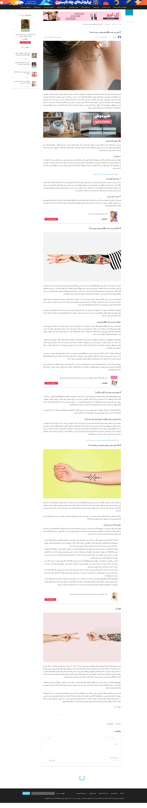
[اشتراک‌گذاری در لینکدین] (56, 715)
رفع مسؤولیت (92, 793)
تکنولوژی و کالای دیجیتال (120, 7)
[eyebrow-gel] (82, 16)
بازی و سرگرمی (106, 7)
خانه (120, 24)
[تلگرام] (23, 798)
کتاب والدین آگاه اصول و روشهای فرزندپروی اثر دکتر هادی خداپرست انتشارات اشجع (83, 378)
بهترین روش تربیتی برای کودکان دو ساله (22, 72)
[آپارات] (32, 798)
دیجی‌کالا (122, 793)
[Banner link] (73, 2)
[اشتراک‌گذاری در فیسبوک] (53, 715)
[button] (65, 715)
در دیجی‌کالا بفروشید (81, 793)
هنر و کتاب (96, 7)
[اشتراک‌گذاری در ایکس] (50, 715)
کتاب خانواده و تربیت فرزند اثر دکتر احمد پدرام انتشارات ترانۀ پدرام (88, 594)
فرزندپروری (110, 723)
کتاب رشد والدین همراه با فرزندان (97, 213)
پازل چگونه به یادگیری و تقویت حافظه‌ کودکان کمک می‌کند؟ (22, 54)
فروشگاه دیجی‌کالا (26, 7)
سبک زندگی (114, 24)
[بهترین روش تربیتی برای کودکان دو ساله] (34, 74)
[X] (29, 798)
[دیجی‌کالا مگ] (129, 12)
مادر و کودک (107, 24)
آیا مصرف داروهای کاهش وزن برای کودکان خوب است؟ (22, 63)
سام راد (115, 37)
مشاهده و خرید (51, 219)
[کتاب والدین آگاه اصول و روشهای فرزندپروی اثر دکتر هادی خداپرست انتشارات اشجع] (114, 380)
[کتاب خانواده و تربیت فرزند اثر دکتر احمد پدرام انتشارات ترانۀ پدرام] (114, 596)
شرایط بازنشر (114, 793)
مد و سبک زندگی (85, 7)
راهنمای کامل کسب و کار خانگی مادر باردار (105, 174)
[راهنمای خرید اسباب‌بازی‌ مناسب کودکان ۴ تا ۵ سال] (34, 83)
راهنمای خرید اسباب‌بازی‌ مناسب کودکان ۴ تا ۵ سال (22, 82)
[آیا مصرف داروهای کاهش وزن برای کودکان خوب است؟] (34, 64)
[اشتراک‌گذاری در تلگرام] (43, 715)
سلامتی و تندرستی (49, 7)
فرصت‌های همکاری (103, 793)
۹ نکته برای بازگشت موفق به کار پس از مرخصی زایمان (101, 440)
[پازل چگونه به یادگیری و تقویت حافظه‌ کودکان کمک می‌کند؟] (34, 55)
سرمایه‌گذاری (37, 7)
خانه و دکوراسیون (73, 7)
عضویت (26, 793)
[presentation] (36, 28)
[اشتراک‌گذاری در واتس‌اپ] (47, 715)
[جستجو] (129, 18)
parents (116, 707)
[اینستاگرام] (26, 798)
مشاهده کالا (50, 599)
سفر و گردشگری (61, 7)
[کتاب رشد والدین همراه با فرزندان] (114, 216)
